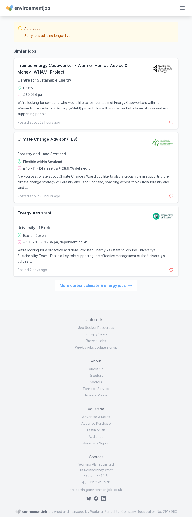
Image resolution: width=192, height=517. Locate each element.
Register (89, 443)
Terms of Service (96, 389)
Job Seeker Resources (96, 328)
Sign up (89, 334)
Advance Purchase (96, 423)
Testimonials (96, 430)
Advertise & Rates (96, 417)
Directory (96, 375)
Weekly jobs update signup (96, 347)
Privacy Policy (96, 395)
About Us (96, 369)
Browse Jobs (96, 341)
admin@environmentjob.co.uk (99, 490)
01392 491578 (98, 482)
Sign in (103, 334)
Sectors (96, 382)
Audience (96, 437)
